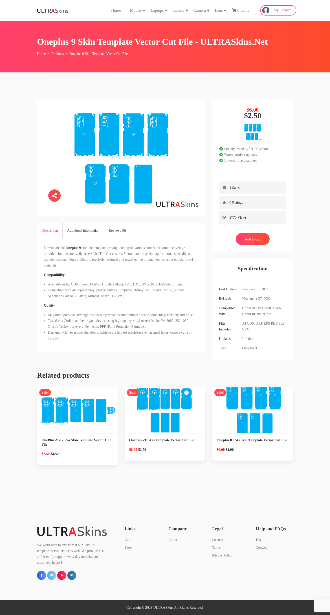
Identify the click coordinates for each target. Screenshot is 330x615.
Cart (127, 539)
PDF (274, 323)
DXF (259, 323)
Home (116, 10)
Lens (219, 10)
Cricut (246, 314)
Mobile (136, 10)
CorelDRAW (251, 308)
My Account (282, 10)
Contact (261, 547)
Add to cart (253, 239)
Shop (128, 547)
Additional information (83, 230)
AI (244, 323)
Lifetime (248, 339)
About (172, 539)
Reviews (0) (117, 230)
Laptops (157, 10)
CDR (251, 323)
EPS (267, 323)
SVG (246, 329)
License (217, 539)
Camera (199, 10)
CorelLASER (272, 308)
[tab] (50, 230)
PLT (282, 323)
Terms (216, 547)
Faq (258, 539)
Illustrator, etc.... (263, 314)
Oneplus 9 (249, 348)
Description (50, 230)
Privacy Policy (222, 555)
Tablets (178, 10)
